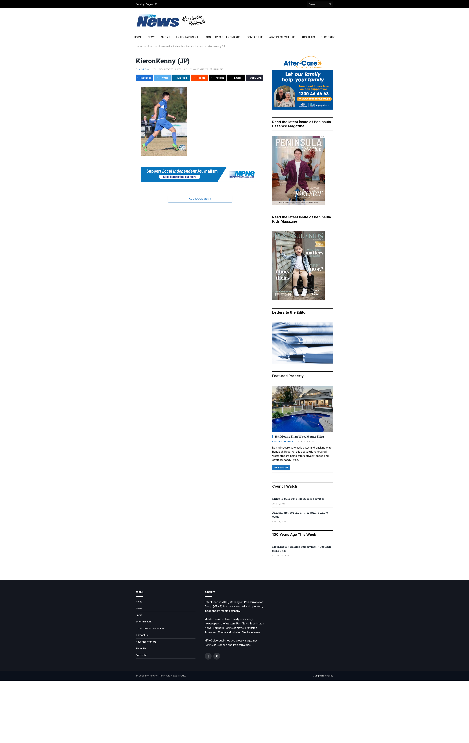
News (152, 37)
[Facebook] (123, 99)
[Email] (123, 132)
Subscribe (328, 37)
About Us (308, 37)
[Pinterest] (123, 124)
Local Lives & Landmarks (222, 37)
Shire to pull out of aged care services (298, 498)
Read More (281, 467)
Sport (165, 37)
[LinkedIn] (123, 116)
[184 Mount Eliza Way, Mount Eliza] (302, 409)
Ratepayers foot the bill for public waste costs (300, 514)
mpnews (143, 69)
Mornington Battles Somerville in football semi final (301, 548)
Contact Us (254, 37)
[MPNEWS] (171, 20)
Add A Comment (200, 198)
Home (138, 37)
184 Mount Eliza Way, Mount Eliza (299, 436)
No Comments (200, 69)
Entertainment (187, 37)
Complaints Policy (323, 675)
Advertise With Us (282, 37)
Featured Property (283, 441)
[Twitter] (123, 108)
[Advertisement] (234, 712)
